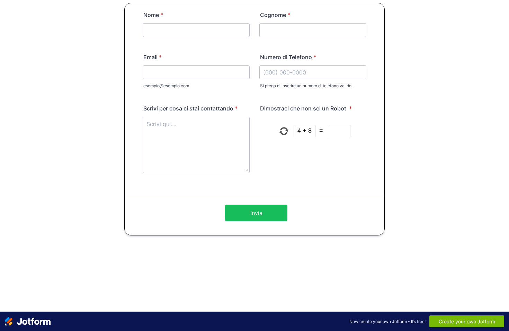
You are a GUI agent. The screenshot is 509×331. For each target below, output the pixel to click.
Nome (153, 14)
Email (152, 57)
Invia (256, 212)
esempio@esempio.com (166, 85)
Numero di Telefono (288, 57)
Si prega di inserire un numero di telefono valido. (306, 85)
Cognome (275, 14)
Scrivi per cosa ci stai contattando (190, 108)
